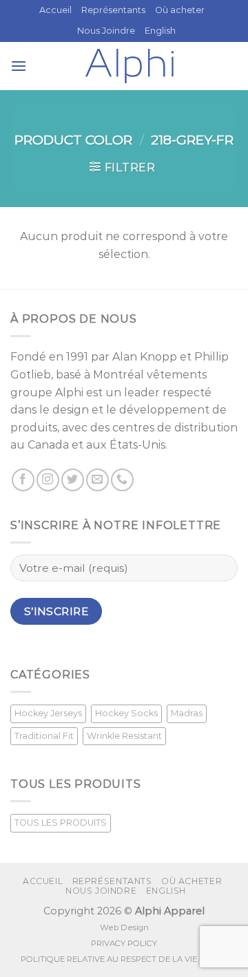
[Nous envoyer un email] (97, 480)
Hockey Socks (126, 713)
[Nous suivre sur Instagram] (48, 480)
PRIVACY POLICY (124, 943)
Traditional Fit (44, 736)
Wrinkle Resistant (124, 736)
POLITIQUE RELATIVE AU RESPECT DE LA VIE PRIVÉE (124, 959)
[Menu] (18, 66)
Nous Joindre (106, 30)
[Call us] (122, 480)
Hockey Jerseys (48, 713)
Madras (187, 713)
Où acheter (180, 10)
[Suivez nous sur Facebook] (23, 480)
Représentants (113, 10)
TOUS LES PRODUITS (60, 822)
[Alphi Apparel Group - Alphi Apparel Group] (129, 66)
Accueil (55, 10)
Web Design (124, 927)
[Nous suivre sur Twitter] (72, 480)
